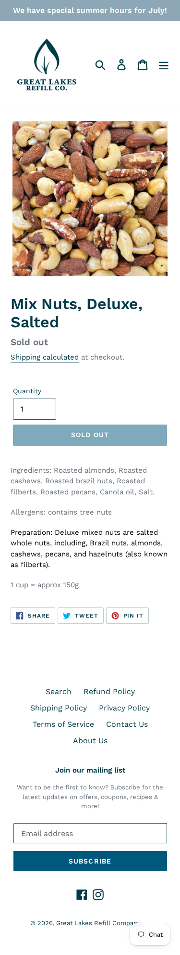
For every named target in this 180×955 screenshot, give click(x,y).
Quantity (27, 391)
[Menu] (163, 65)
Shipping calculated (45, 357)
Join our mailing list (90, 770)
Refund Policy (109, 691)
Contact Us (127, 724)
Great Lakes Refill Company (98, 923)
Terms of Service (63, 724)
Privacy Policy (124, 707)
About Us (90, 740)
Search (59, 691)
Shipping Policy (58, 707)
